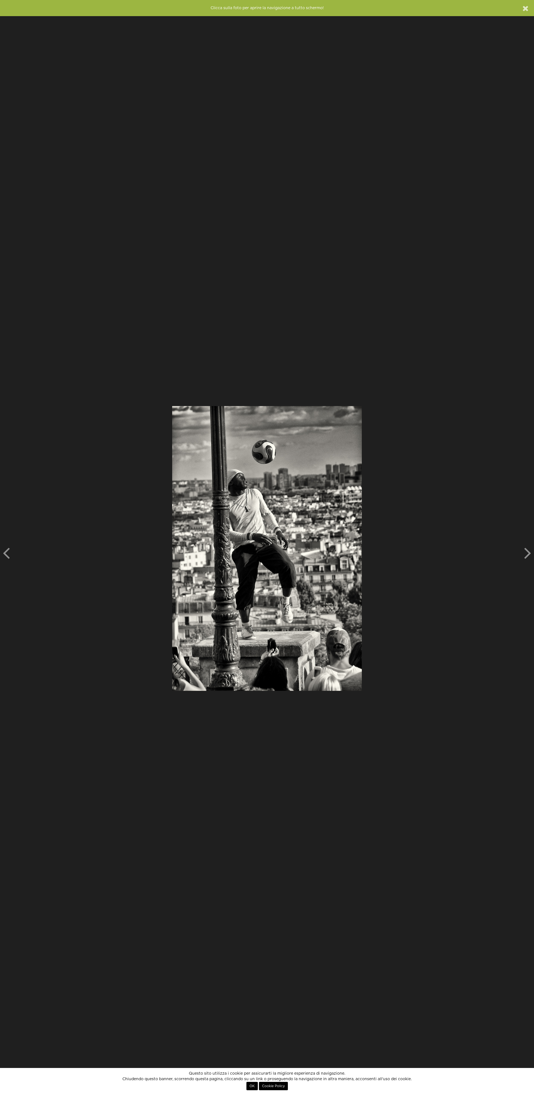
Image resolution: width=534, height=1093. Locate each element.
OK (252, 1086)
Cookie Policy (273, 1086)
